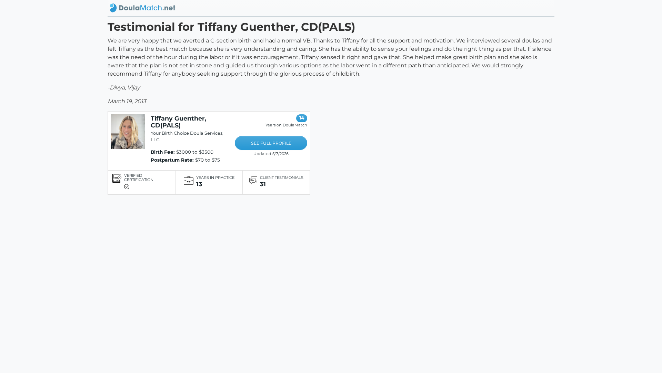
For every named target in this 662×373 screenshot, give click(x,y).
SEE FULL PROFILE (271, 143)
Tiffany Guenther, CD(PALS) (179, 122)
